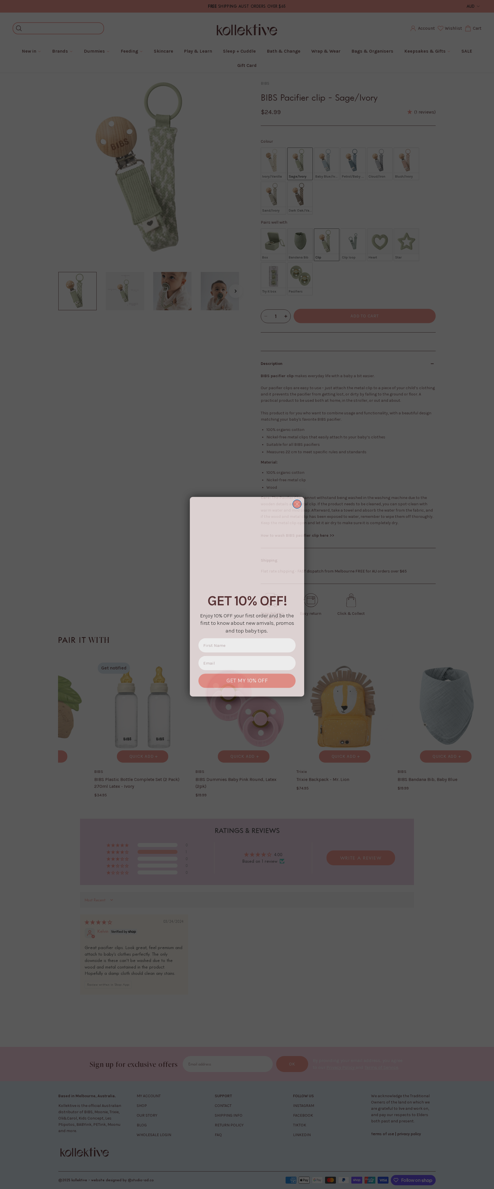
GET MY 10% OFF (247, 678)
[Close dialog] (297, 502)
